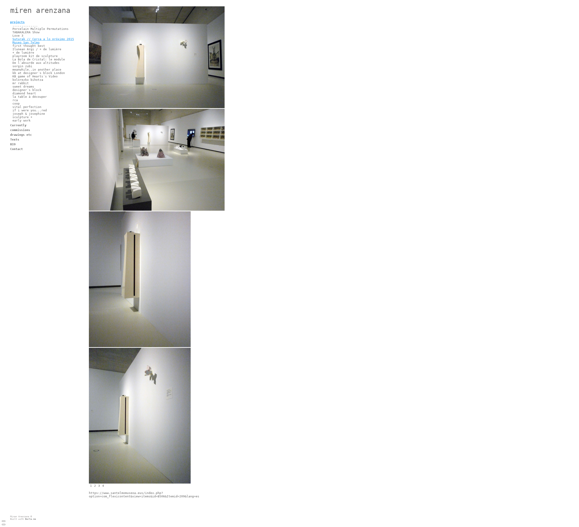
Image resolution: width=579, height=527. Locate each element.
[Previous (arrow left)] (3, 524)
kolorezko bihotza (27, 79)
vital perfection (26, 107)
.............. (25, 25)
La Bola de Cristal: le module (38, 59)
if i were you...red (29, 110)
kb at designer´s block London (38, 73)
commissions (20, 130)
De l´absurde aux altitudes (35, 62)
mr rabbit (20, 83)
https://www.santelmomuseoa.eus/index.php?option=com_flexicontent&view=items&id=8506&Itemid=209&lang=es (144, 494)
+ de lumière (23, 52)
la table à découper (29, 96)
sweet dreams (23, 86)
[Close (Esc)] (3, 521)
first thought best (28, 46)
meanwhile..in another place (36, 69)
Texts (14, 139)
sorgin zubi (22, 66)
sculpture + (22, 117)
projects (17, 22)
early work (21, 120)
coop (16, 103)
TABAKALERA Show (26, 32)
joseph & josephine (28, 113)
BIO (13, 144)
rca (15, 100)
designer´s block (26, 90)
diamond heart (24, 93)
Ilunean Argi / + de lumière (36, 49)
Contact (16, 149)
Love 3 (17, 35)
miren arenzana (40, 10)
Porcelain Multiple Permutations (40, 29)
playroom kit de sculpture (35, 56)
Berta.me (30, 519)
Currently (18, 125)
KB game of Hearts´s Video (35, 76)
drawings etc (21, 134)
